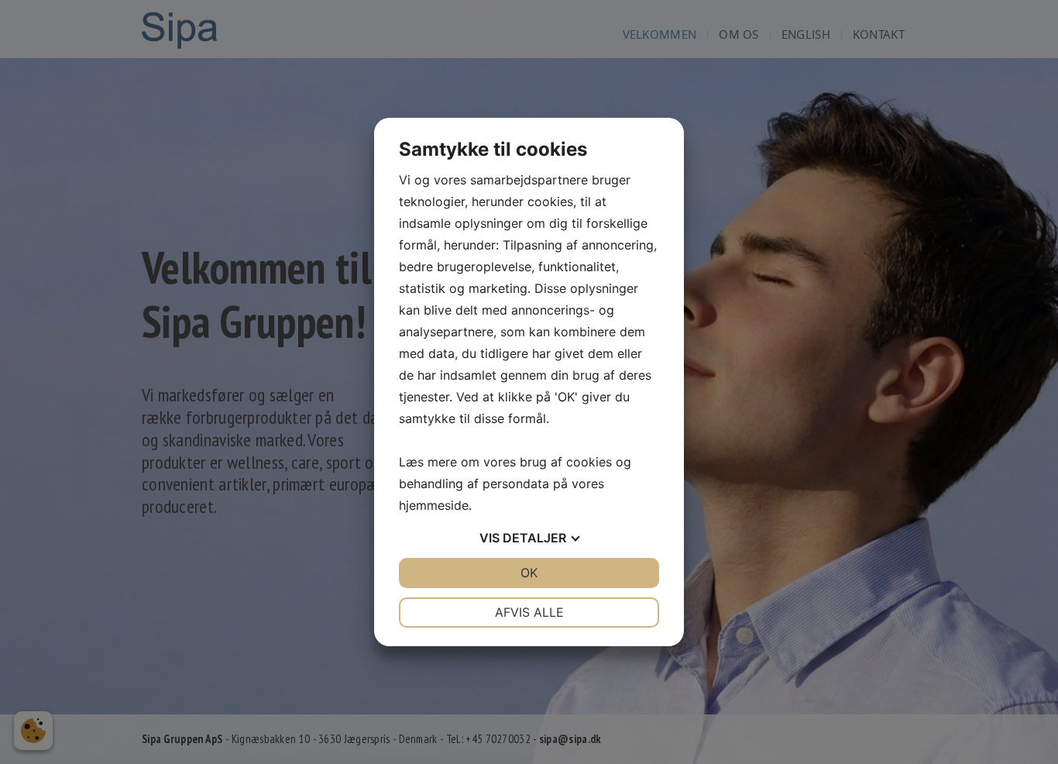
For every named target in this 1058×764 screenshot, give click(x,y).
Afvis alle (529, 612)
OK (529, 572)
